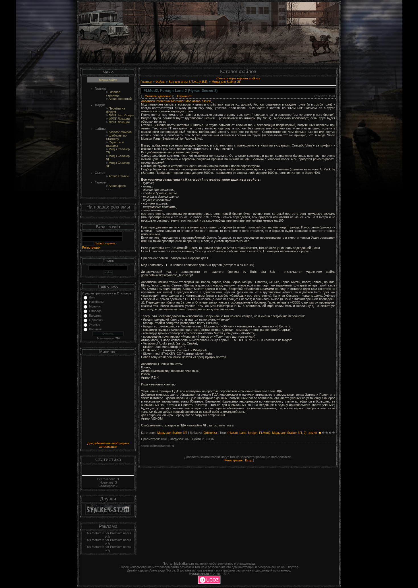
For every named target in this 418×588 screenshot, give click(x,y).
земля (312, 432)
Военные (95, 329)
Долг (92, 297)
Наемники (96, 302)
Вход (248, 460)
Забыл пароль (104, 243)
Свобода (95, 311)
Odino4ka (210, 432)
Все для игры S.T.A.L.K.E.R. (188, 81)
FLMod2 (264, 432)
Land (242, 432)
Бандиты (95, 315)
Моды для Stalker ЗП (226, 81)
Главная (146, 81)
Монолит (95, 306)
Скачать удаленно (158, 96)
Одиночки (96, 320)
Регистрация (91, 247)
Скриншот (184, 96)
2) (305, 432)
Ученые (94, 324)
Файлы (160, 81)
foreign (252, 432)
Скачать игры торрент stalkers (238, 78)
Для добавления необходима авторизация (108, 444)
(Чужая (232, 432)
